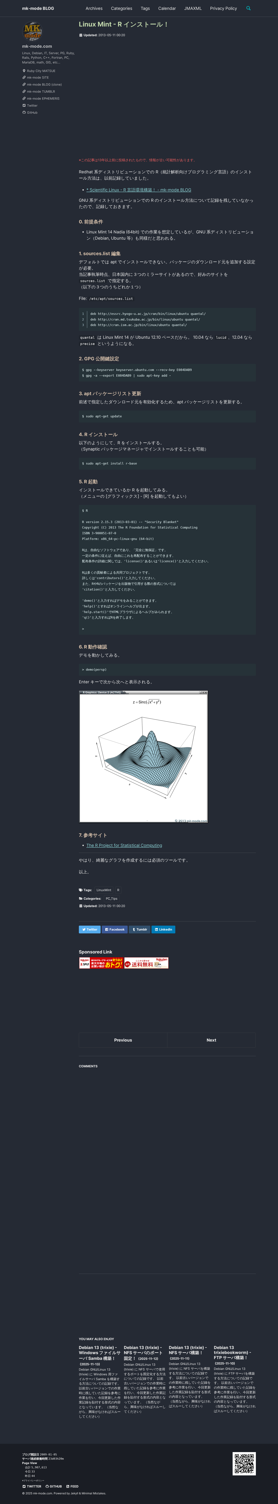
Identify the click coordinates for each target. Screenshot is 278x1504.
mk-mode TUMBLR (40, 91)
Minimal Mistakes (93, 1493)
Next (211, 1040)
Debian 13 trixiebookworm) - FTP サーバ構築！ (232, 1352)
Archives (94, 8)
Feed (74, 1486)
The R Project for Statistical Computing (124, 845)
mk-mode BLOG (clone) (44, 84)
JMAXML (193, 8)
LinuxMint (104, 890)
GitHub (31, 112)
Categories (121, 8)
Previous (123, 1040)
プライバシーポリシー (33, 1480)
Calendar (167, 8)
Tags (145, 8)
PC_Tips (111, 898)
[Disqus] (167, 1117)
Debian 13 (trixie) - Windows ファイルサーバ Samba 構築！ (100, 1353)
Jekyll (74, 1493)
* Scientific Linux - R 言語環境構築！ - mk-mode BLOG (138, 189)
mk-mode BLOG (38, 8)
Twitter (31, 105)
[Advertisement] (167, 69)
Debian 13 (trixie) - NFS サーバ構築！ (188, 1350)
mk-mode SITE (37, 77)
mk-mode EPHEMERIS (43, 98)
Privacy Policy (223, 8)
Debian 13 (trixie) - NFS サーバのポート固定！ (143, 1353)
